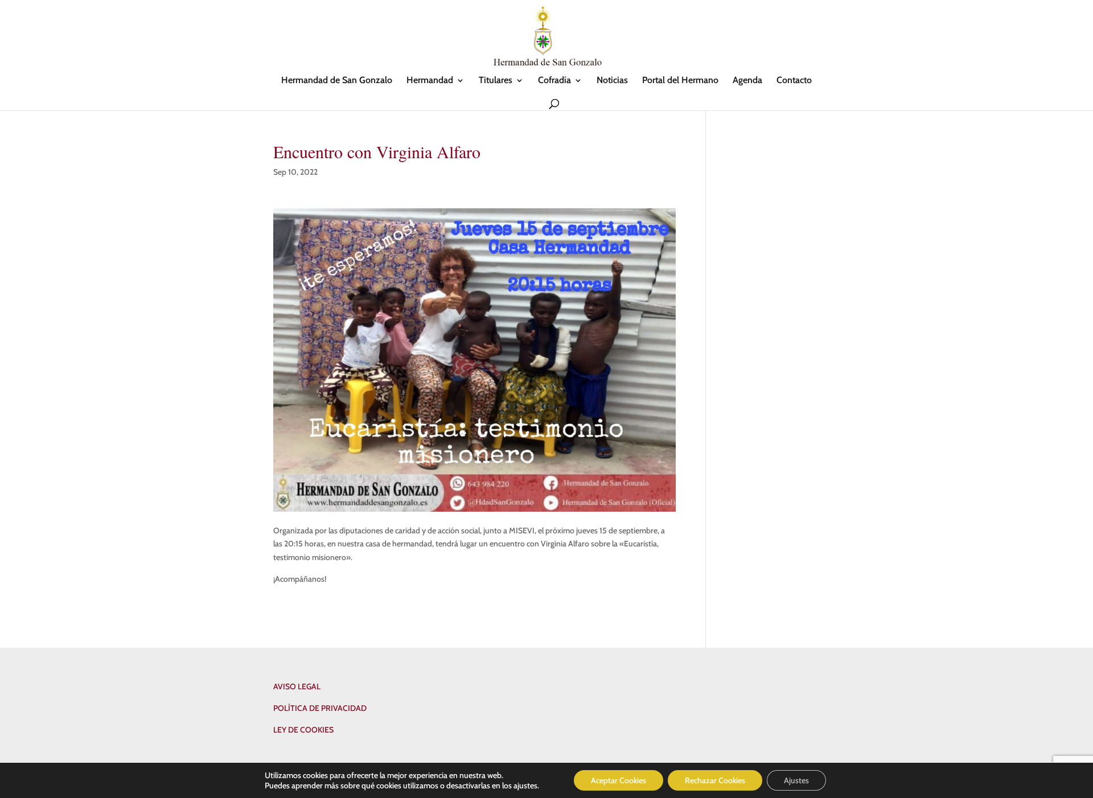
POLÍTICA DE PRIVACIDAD (320, 708)
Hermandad (429, 80)
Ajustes (796, 780)
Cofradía (554, 80)
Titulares (495, 80)
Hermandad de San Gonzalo (336, 80)
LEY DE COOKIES (303, 730)
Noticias (612, 80)
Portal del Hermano (680, 80)
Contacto (794, 80)
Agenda (747, 80)
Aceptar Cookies (618, 780)
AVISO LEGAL (296, 686)
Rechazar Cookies (715, 780)
